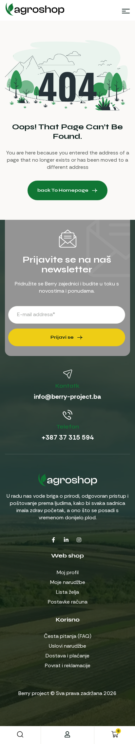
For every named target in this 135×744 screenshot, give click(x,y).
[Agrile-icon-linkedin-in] (66, 539)
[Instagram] (79, 539)
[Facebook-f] (53, 539)
